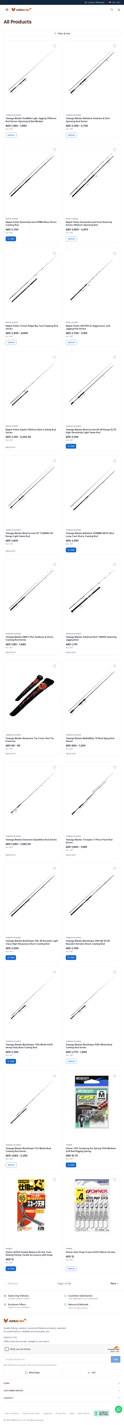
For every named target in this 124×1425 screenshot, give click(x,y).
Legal (7, 1383)
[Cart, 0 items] (118, 9)
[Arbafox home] (15, 1321)
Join (115, 1359)
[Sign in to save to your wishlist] (54, 46)
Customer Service (13, 1390)
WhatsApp (34, 1372)
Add (12, 239)
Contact (8, 1398)
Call (93, 1372)
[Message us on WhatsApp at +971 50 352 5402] (118, 1409)
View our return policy (78, 1308)
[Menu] (7, 9)
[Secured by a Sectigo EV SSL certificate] (101, 1413)
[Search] (111, 9)
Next (113, 1283)
